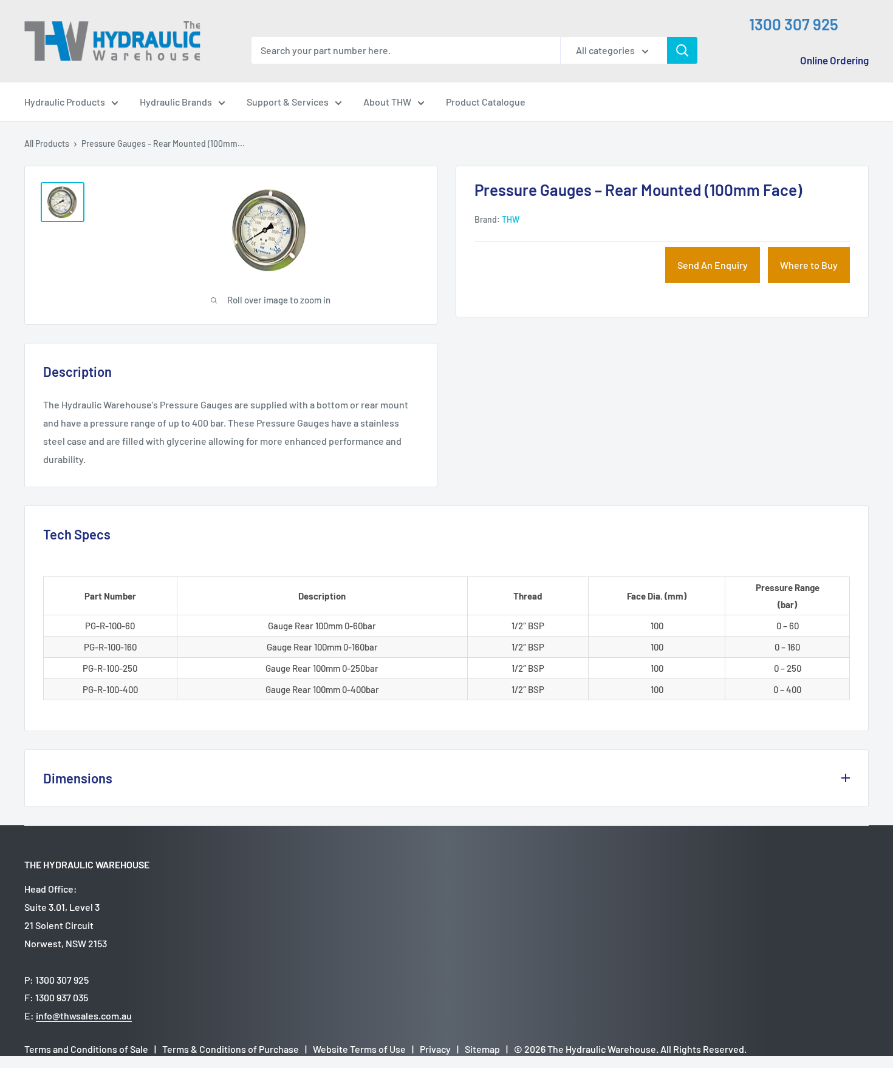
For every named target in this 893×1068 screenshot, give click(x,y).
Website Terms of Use (359, 1049)
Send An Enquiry (712, 265)
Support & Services (288, 101)
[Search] (682, 50)
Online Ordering (834, 60)
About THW (387, 101)
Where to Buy (809, 265)
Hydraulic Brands (176, 101)
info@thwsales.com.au (84, 1015)
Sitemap (482, 1049)
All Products (46, 143)
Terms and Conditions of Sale (86, 1049)
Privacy (435, 1049)
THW (510, 219)
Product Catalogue (485, 101)
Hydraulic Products (64, 101)
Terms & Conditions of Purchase (230, 1049)
